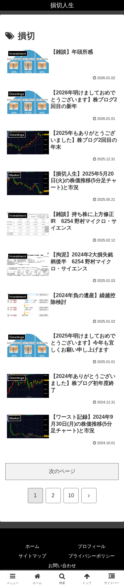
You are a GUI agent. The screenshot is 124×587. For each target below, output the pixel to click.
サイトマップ (32, 556)
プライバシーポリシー (91, 556)
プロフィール (91, 546)
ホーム (32, 546)
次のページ (62, 471)
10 (71, 495)
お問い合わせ (62, 565)
